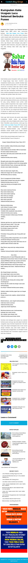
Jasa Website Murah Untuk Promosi (11, 498)
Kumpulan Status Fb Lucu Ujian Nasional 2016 (18, 407)
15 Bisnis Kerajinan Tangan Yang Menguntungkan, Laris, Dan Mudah (19, 443)
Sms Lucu (10, 340)
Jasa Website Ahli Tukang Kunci (9, 467)
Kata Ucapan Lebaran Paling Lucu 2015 (19, 364)
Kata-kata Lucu (10, 338)
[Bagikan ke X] (12, 346)
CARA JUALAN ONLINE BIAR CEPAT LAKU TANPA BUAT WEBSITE (14, 484)
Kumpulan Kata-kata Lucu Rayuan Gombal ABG (19, 390)
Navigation (14, 5)
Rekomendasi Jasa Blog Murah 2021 (11, 501)
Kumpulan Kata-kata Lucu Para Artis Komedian (6, 356)
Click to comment (14, 423)
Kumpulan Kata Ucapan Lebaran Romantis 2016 (23, 356)
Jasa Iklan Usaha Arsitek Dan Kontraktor (12, 481)
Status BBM (18, 340)
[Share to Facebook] (8, 346)
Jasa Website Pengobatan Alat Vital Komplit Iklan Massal (13, 495)
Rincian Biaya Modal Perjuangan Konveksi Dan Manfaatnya (18, 451)
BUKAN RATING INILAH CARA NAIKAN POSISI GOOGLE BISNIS (12, 488)
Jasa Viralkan (23, 559)
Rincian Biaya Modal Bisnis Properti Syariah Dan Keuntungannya (19, 434)
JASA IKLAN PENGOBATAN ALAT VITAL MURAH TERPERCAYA (18, 460)
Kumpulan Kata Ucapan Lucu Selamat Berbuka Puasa (12, 14)
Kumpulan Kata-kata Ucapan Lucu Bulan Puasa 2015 (19, 382)
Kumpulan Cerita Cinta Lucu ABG (19, 373)
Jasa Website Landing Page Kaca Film (12, 473)
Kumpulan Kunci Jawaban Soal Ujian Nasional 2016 (19, 399)
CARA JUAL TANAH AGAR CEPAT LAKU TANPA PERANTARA (13, 492)
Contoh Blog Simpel (15, 1)
